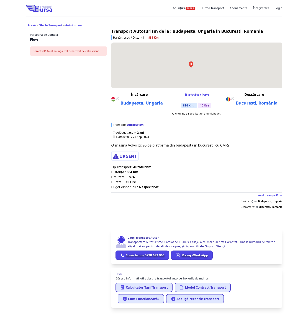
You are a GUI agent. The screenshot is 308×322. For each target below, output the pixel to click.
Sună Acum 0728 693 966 (145, 255)
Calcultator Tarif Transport (147, 287)
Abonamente (238, 8)
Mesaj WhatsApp (194, 255)
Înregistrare (261, 8)
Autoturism (73, 25)
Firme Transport (213, 8)
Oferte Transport (50, 25)
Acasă (31, 25)
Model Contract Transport (205, 287)
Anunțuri (183, 8)
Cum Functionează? (143, 299)
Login (278, 8)
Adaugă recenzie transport (197, 299)
